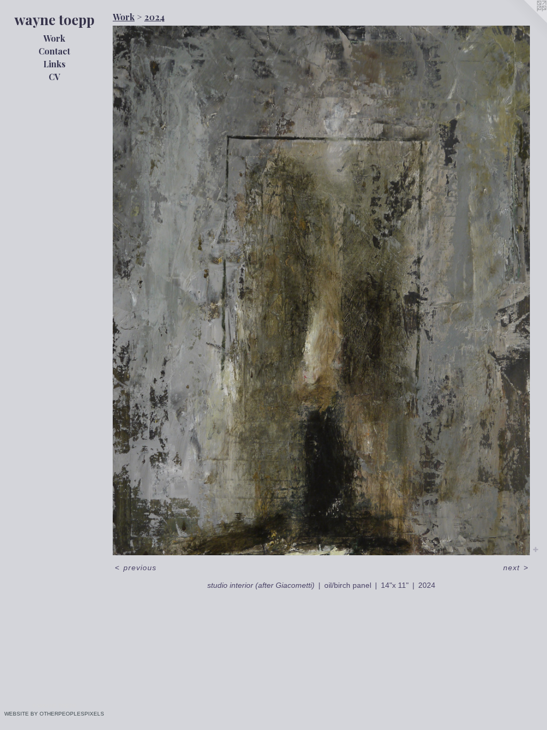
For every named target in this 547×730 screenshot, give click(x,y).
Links (54, 63)
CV (54, 76)
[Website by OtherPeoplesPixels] (525, 21)
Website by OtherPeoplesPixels (54, 714)
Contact (54, 51)
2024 (154, 16)
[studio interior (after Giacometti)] (321, 290)
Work (54, 38)
